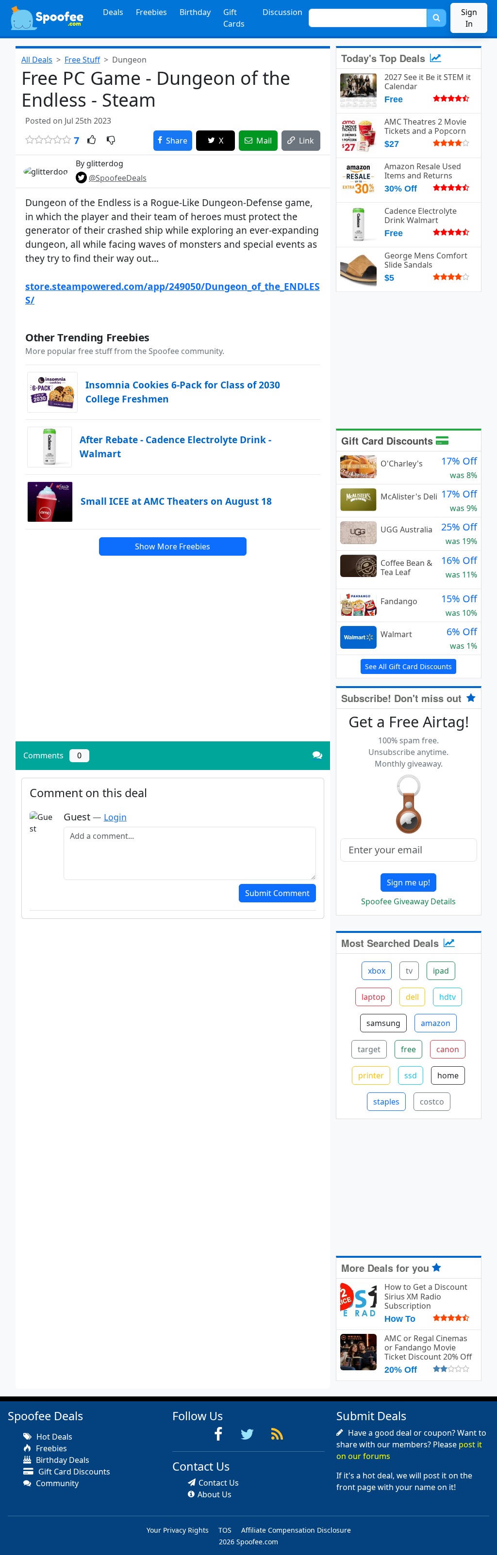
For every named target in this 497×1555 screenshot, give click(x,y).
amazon (435, 1023)
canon (447, 1049)
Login (115, 817)
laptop (373, 997)
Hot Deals (53, 1436)
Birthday (195, 12)
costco (432, 1101)
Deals (113, 12)
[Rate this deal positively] (91, 140)
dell (412, 997)
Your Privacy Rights (178, 1530)
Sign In (469, 18)
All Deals (36, 59)
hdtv (447, 997)
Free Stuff (82, 59)
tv (409, 970)
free (408, 1049)
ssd (410, 1075)
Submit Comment (277, 893)
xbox (376, 970)
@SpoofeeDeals (118, 178)
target (369, 1049)
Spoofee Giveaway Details (408, 901)
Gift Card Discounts (388, 440)
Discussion (282, 12)
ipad (441, 970)
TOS (225, 1530)
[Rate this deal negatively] (110, 140)
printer (371, 1075)
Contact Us (219, 1482)
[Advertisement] (172, 666)
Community (56, 1483)
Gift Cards (234, 18)
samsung (383, 1023)
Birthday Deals (61, 1460)
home (448, 1075)
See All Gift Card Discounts (408, 666)
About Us (215, 1494)
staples (386, 1101)
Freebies (151, 12)
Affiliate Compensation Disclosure (296, 1530)
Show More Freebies (172, 546)
